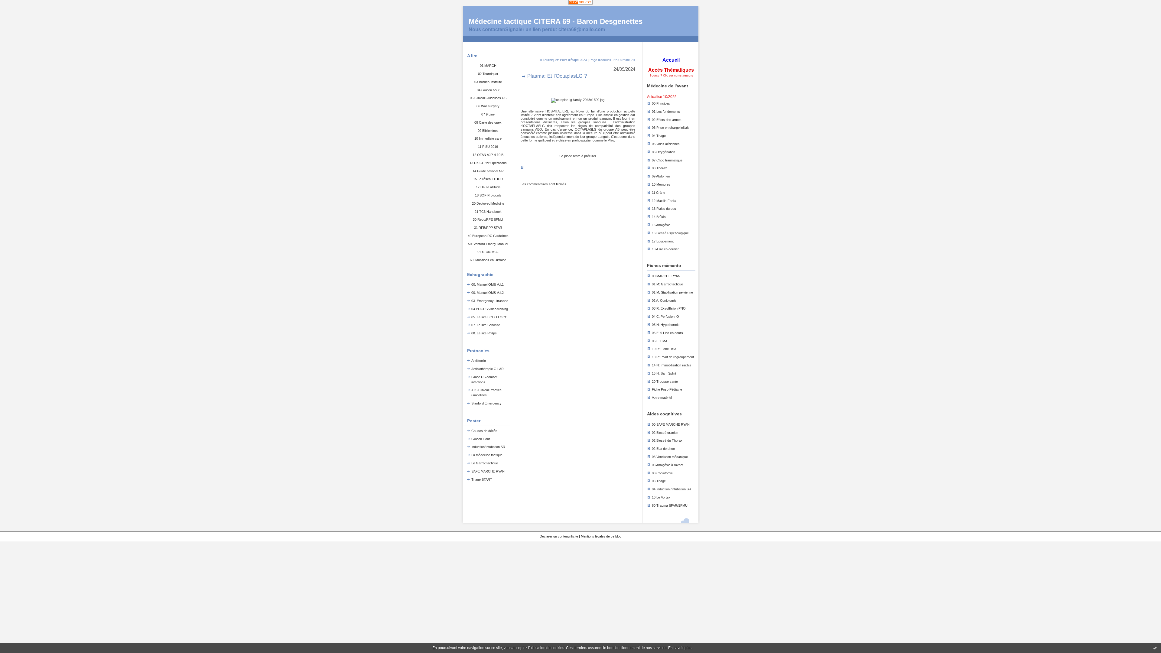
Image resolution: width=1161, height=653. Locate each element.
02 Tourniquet (488, 74)
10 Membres (661, 184)
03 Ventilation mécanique (670, 457)
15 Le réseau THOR (488, 179)
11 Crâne (658, 192)
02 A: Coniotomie (664, 300)
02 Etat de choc (663, 448)
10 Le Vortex (661, 497)
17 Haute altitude (488, 187)
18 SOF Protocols (488, 195)
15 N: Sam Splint (664, 373)
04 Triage (659, 136)
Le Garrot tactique (484, 463)
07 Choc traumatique (667, 160)
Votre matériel (662, 397)
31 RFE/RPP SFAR (488, 227)
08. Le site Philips (484, 333)
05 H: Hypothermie (665, 324)
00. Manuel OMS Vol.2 (487, 292)
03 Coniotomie (662, 473)
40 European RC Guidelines (488, 236)
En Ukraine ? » (624, 60)
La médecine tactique (486, 455)
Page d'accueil (600, 60)
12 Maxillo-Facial (664, 201)
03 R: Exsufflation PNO (669, 308)
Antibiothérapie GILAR (487, 369)
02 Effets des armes (666, 120)
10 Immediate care (488, 138)
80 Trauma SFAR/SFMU (670, 505)
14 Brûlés (659, 217)
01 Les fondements (666, 111)
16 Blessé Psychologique (670, 233)
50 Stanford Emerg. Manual (488, 244)
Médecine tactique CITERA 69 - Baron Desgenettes (555, 21)
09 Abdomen (661, 176)
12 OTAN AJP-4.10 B (488, 155)
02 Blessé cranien (665, 432)
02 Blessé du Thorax (667, 440)
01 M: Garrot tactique (667, 284)
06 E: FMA (659, 341)
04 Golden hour (488, 90)
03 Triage (659, 481)
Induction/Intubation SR (488, 447)
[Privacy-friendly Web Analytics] (580, 3)
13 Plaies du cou (664, 208)
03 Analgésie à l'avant (667, 465)
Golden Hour (480, 439)
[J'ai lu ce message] (1155, 647)
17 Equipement (663, 241)
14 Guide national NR (488, 171)
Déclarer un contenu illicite (559, 536)
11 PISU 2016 (488, 146)
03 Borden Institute (488, 82)
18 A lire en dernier (665, 249)
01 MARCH (488, 65)
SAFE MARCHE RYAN (488, 471)
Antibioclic (478, 360)
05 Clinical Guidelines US (488, 98)
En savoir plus (679, 648)
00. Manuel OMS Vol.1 (487, 284)
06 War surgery (487, 106)
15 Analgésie (661, 225)
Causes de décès (484, 431)
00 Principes (661, 103)
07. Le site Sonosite (485, 325)
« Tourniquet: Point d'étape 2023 (563, 60)
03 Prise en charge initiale (670, 127)
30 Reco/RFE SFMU (488, 219)
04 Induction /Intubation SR (671, 489)
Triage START (481, 479)
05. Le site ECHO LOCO (489, 317)
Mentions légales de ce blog (601, 536)
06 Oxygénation (663, 152)
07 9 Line (488, 114)
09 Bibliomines (488, 130)
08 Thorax (659, 168)
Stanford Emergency (486, 403)
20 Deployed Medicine (488, 203)
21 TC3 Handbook (488, 211)
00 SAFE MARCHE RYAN (671, 424)
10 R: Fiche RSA (664, 349)
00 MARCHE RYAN (666, 276)
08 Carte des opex (488, 122)
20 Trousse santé (665, 381)
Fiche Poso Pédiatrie (667, 389)
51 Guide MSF (488, 252)
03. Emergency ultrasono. (490, 301)
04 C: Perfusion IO (665, 316)
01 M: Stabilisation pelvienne (672, 292)
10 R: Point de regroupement (673, 357)
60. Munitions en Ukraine (488, 260)
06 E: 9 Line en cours (667, 333)
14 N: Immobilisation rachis (671, 365)
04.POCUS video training (489, 309)
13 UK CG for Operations (488, 163)
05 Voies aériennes (666, 144)
